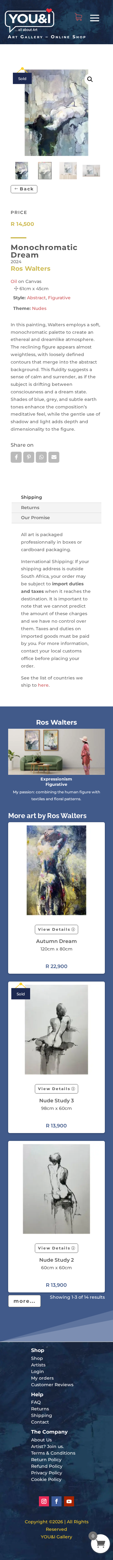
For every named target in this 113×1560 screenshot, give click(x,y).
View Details (54, 929)
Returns (30, 507)
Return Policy (46, 1459)
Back (27, 189)
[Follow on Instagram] (44, 1501)
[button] (90, 79)
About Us (41, 1440)
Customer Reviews (52, 1384)
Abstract (36, 298)
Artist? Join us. (47, 1446)
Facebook (16, 457)
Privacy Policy (46, 1473)
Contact (40, 1422)
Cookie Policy (46, 1479)
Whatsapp (41, 457)
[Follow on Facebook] (56, 1501)
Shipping (31, 497)
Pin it (28, 457)
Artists (38, 1365)
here (43, 685)
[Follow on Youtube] (69, 1501)
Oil (14, 281)
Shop (37, 1358)
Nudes (39, 308)
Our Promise (35, 517)
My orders (42, 1378)
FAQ (36, 1402)
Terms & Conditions (53, 1453)
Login (37, 1371)
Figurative (59, 298)
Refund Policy (46, 1466)
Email (53, 457)
